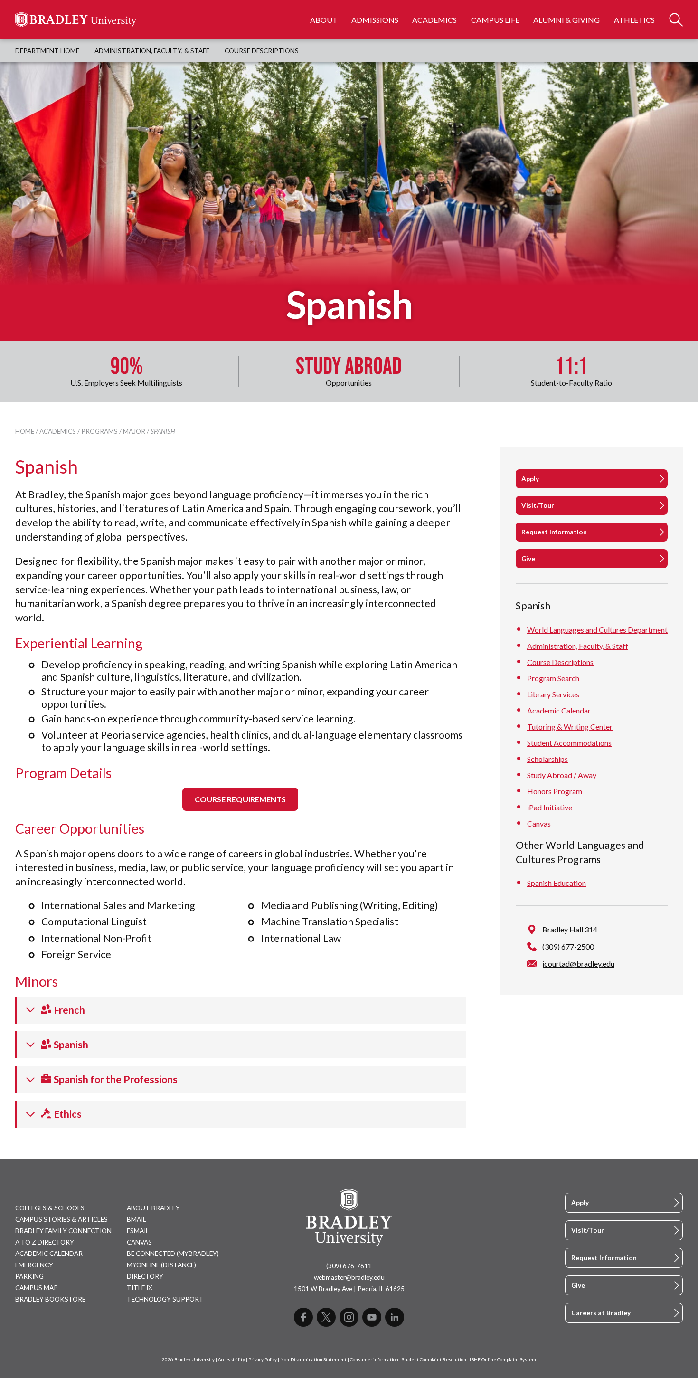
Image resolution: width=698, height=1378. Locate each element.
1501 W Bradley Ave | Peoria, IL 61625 (349, 1288)
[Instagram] (349, 1317)
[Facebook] (303, 1317)
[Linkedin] (394, 1317)
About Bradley (153, 1208)
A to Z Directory (44, 1242)
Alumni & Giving (566, 19)
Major (134, 431)
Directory (145, 1276)
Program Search (553, 678)
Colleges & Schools (50, 1208)
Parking (29, 1276)
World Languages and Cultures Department (597, 629)
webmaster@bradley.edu (349, 1277)
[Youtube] (371, 1317)
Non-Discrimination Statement (313, 1359)
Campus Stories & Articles (61, 1219)
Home (24, 431)
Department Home (47, 51)
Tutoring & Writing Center (570, 726)
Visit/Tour (537, 505)
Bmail (136, 1219)
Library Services (553, 694)
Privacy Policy (262, 1359)
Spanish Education (556, 882)
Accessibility (231, 1359)
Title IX (139, 1288)
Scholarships (547, 758)
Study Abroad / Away (561, 774)
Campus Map (36, 1288)
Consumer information (374, 1359)
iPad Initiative (549, 807)
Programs (99, 431)
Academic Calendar (559, 710)
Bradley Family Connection (63, 1231)
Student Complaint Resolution (434, 1359)
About (324, 19)
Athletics (634, 19)
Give (528, 558)
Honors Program (554, 791)
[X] (326, 1317)
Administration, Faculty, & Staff (151, 51)
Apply (530, 479)
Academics (434, 19)
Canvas (539, 823)
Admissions (374, 19)
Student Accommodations (569, 742)
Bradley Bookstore (50, 1299)
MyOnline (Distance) (161, 1265)
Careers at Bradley (601, 1313)
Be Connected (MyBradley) (173, 1253)
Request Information (554, 532)
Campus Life (495, 19)
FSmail (138, 1231)
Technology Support (165, 1299)
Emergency (34, 1265)
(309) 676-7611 (349, 1266)
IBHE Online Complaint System (503, 1359)
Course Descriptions (262, 51)
